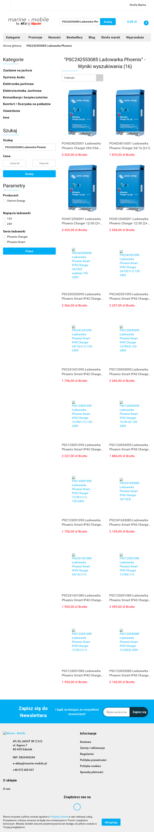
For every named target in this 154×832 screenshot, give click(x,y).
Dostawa (85, 741)
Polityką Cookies (59, 816)
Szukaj (29, 173)
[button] (88, 733)
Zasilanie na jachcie (18, 70)
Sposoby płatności (91, 772)
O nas (6, 788)
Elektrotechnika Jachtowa (22, 91)
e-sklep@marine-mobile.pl (30, 763)
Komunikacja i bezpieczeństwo (26, 97)
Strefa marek (110, 37)
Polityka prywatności (93, 760)
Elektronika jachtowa (18, 84)
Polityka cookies (90, 766)
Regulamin (87, 754)
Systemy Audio (14, 77)
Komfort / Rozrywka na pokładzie (27, 104)
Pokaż (29, 251)
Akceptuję (111, 822)
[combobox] (82, 77)
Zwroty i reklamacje (92, 747)
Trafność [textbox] (69, 77)
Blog (92, 37)
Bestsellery (75, 37)
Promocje (35, 37)
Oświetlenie (12, 111)
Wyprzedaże (135, 37)
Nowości (54, 37)
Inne (6, 117)
